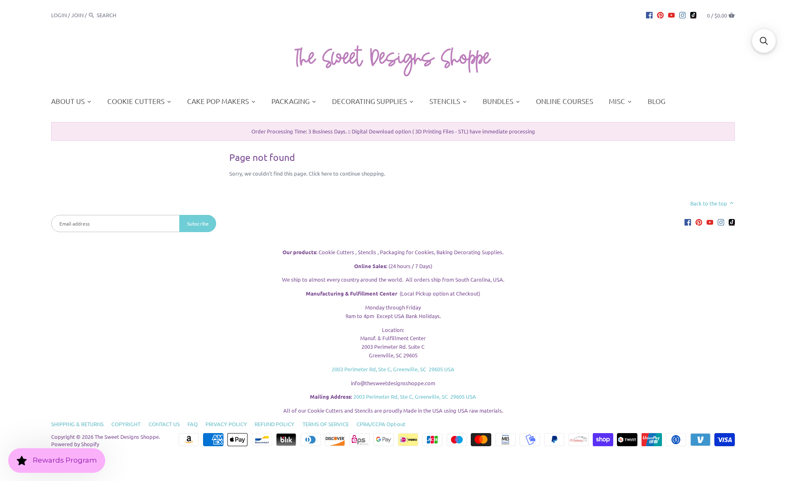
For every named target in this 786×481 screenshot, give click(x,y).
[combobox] (119, 15)
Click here (320, 173)
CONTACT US (164, 423)
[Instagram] (682, 15)
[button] (764, 41)
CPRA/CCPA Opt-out (381, 423)
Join (77, 14)
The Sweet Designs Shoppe (127, 436)
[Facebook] (649, 15)
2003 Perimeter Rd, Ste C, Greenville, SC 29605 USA (393, 369)
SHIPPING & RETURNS (77, 423)
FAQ (192, 423)
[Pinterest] (660, 15)
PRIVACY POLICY (226, 423)
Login (59, 14)
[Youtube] (671, 15)
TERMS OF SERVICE (326, 423)
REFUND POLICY (274, 423)
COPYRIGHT (125, 423)
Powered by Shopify (75, 443)
